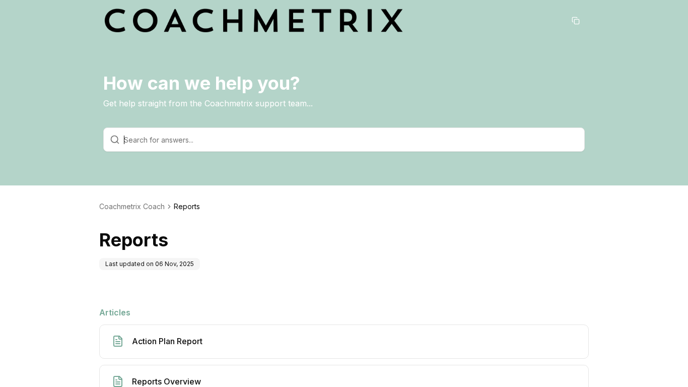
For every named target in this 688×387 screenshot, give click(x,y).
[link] (187, 207)
